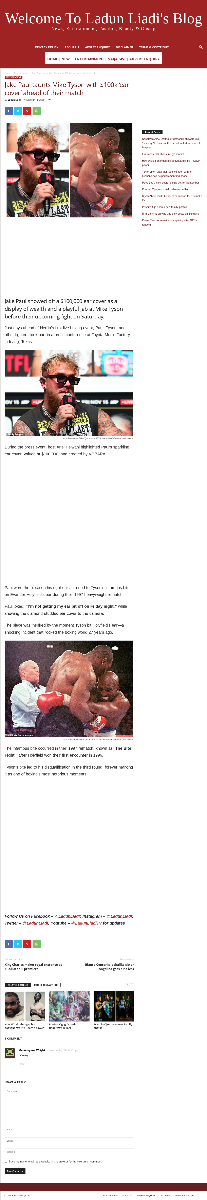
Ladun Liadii (14, 99)
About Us (71, 47)
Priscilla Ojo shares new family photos (113, 1026)
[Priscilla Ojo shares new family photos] (114, 1006)
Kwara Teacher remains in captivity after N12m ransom (169, 222)
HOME (52, 59)
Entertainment (21, 73)
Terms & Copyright (154, 47)
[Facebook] (9, 111)
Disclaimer (124, 47)
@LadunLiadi (67, 916)
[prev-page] (127, 985)
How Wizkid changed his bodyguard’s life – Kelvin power (24, 1026)
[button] (200, 47)
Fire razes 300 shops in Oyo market (163, 154)
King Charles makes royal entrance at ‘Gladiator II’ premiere (33, 966)
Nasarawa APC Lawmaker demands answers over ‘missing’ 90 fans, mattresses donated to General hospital (171, 143)
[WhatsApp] (37, 111)
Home (7, 73)
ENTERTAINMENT (89, 59)
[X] (18, 111)
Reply (21, 1063)
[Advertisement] (69, 229)
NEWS (66, 59)
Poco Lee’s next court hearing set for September (170, 182)
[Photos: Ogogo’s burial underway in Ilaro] (69, 1006)
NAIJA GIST (117, 59)
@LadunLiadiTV (86, 923)
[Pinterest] (27, 111)
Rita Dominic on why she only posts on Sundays (170, 213)
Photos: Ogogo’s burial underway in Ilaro (63, 1026)
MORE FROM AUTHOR (46, 984)
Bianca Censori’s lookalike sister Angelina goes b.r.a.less (109, 966)
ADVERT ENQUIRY (97, 47)
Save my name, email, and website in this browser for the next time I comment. (55, 1161)
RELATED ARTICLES (18, 984)
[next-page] (132, 985)
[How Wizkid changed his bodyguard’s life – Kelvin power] (25, 1006)
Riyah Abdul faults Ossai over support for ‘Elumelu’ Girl (172, 198)
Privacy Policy (46, 47)
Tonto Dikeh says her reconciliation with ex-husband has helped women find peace (167, 173)
